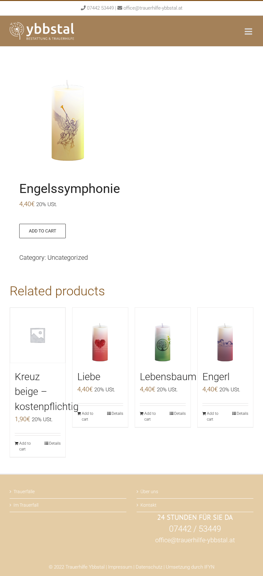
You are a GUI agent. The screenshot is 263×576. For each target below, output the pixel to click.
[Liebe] (100, 335)
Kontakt (148, 505)
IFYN (209, 567)
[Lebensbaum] (163, 335)
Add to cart (42, 230)
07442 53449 (100, 8)
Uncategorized (67, 257)
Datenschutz (149, 567)
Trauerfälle (24, 491)
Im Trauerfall (25, 505)
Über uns (149, 491)
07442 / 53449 (195, 529)
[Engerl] (225, 335)
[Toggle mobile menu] (249, 31)
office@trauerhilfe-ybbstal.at (152, 8)
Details (55, 443)
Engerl (216, 377)
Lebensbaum (168, 377)
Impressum (120, 567)
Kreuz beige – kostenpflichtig (47, 392)
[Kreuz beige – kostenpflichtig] (37, 335)
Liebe (88, 377)
